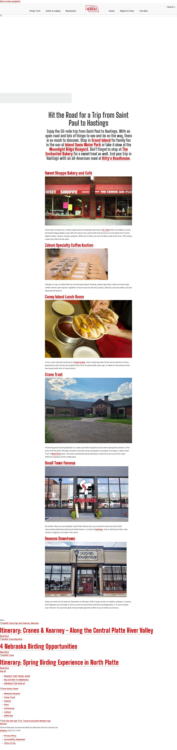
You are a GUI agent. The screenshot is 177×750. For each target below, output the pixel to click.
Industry (7, 701)
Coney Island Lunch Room (64, 296)
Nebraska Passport (12, 694)
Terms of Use (9, 743)
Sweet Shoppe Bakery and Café (68, 173)
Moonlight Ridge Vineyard (68, 149)
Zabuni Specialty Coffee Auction (69, 245)
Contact (7, 712)
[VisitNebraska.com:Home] (92, 9)
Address (3, 731)
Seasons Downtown (60, 538)
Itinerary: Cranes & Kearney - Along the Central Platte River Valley (76, 630)
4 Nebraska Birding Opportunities (38, 646)
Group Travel (9, 697)
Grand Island (101, 140)
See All (3, 671)
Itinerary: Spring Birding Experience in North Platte (59, 662)
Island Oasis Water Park (83, 144)
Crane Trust (54, 374)
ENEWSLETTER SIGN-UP (14, 684)
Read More (4, 636)
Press (6, 705)
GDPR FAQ (8, 716)
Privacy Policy (10, 736)
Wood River (56, 454)
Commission (9, 708)
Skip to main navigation (10, 1)
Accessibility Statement (14, 739)
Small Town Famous (60, 462)
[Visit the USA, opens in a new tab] (9, 721)
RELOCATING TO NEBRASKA (16, 680)
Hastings (99, 529)
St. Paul (105, 230)
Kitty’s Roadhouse (116, 158)
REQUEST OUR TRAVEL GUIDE (17, 676)
